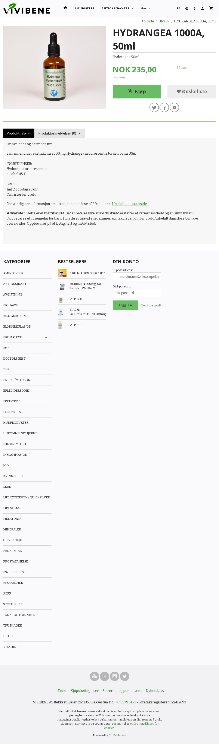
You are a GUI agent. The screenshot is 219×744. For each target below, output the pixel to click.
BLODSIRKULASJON (17, 326)
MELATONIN (12, 519)
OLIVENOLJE (12, 540)
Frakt (62, 691)
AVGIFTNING (12, 294)
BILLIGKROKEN (14, 316)
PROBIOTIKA (12, 551)
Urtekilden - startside (129, 204)
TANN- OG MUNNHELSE (20, 615)
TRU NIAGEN (12, 625)
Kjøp (140, 91)
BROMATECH (12, 337)
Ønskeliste (194, 91)
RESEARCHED (13, 583)
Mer (143, 8)
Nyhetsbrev (155, 691)
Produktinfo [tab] (16, 133)
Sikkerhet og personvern (122, 691)
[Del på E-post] (174, 107)
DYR (6, 369)
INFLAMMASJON (15, 455)
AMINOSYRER (84, 8)
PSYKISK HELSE (14, 572)
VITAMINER (11, 647)
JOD (6, 465)
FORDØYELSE (13, 412)
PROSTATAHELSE (15, 561)
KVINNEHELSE (14, 476)
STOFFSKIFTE (13, 604)
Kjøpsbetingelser (85, 691)
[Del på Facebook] (164, 107)
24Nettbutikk (117, 735)
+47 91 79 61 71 (125, 702)
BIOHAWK (10, 305)
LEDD (7, 487)
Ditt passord (121, 286)
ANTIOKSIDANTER (115, 8)
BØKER (8, 348)
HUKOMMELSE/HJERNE (20, 433)
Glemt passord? (151, 305)
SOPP (7, 593)
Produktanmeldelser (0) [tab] (57, 133)
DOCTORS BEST (14, 358)
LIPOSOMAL (12, 508)
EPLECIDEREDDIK (16, 391)
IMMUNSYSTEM (14, 444)
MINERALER (12, 529)
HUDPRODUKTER (15, 423)
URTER (8, 636)
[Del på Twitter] (154, 107)
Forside (148, 21)
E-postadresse (123, 270)
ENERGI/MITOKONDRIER (21, 380)
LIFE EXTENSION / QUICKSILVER (26, 497)
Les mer (117, 723)
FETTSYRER (11, 401)
